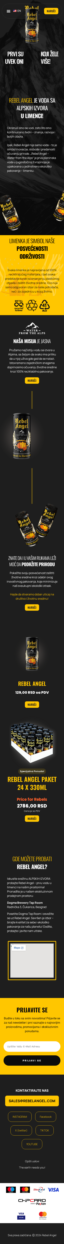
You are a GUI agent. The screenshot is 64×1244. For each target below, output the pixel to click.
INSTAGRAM (20, 1117)
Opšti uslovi (32, 1161)
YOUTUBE (32, 1144)
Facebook (46, 1117)
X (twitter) (21, 1130)
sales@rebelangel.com (32, 1100)
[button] (8, 11)
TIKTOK (44, 1130)
